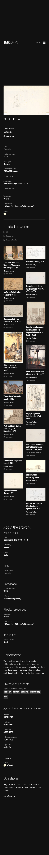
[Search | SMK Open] (11, 43)
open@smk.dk (9, 796)
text (5, 696)
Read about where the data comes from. (28, 673)
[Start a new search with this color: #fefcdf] (5, 214)
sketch (16, 692)
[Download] (10, 119)
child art (7, 692)
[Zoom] (5, 119)
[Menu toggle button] (44, 42)
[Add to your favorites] (19, 119)
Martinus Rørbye (10, 183)
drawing (24, 692)
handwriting (35, 692)
